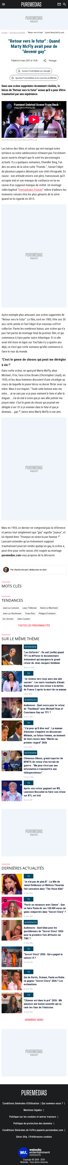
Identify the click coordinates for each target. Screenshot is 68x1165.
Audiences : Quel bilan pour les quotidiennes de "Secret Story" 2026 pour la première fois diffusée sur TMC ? (43, 933)
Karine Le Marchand (49, 608)
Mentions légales (33, 1110)
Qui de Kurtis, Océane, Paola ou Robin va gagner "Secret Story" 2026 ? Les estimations (44, 981)
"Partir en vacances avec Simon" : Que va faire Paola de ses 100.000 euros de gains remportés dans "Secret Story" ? (45, 908)
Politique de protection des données (32, 1123)
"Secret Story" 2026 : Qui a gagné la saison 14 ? (43, 956)
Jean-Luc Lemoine (11, 608)
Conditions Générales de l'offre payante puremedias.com (32, 1130)
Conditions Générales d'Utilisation (21, 1103)
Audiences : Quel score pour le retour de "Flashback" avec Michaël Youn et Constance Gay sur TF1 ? (44, 709)
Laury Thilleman (30, 608)
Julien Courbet (23, 619)
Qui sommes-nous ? (52, 1103)
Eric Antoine (8, 619)
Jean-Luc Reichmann (12, 613)
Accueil (4, 32)
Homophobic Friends (30, 189)
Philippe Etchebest (47, 613)
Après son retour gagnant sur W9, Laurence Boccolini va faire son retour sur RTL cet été (45, 792)
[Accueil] (31, 4)
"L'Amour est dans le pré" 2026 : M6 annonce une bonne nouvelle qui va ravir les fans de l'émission (43, 1004)
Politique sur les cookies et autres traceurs (32, 1116)
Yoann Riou (30, 613)
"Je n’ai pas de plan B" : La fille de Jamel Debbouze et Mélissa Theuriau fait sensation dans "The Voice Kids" (44, 885)
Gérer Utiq (21, 1136)
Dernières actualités (17, 32)
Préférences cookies (41, 1136)
